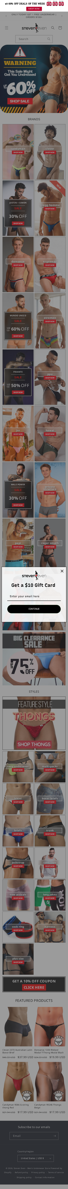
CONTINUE (34, 609)
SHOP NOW (34, 9)
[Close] (62, 571)
